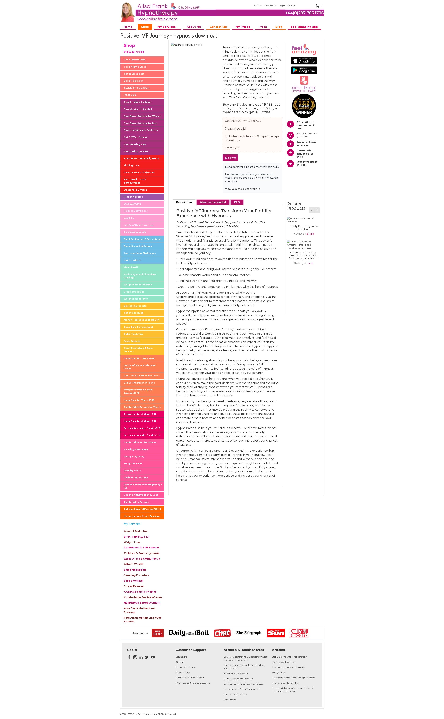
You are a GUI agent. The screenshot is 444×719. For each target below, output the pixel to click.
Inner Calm (130, 95)
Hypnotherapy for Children (285, 682)
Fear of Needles (133, 197)
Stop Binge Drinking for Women (142, 116)
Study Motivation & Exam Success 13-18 (138, 391)
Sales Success (132, 341)
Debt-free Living (133, 334)
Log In (282, 5)
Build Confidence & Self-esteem (142, 239)
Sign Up (291, 5)
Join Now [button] (230, 157)
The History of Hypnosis (235, 694)
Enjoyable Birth (133, 463)
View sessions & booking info (242, 188)
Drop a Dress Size (134, 291)
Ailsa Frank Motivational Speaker (139, 610)
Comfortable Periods (136, 502)
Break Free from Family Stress (141, 158)
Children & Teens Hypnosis (141, 553)
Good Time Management (138, 327)
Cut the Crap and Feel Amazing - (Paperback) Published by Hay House (303, 255)
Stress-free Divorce (135, 190)
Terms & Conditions (185, 667)
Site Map (180, 662)
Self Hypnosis (278, 672)
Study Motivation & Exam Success (138, 350)
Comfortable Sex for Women (140, 442)
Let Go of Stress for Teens (139, 382)
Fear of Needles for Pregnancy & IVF (143, 486)
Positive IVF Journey (136, 477)
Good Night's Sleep (135, 66)
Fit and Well (131, 267)
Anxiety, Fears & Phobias (140, 591)
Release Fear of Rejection (139, 172)
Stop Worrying (132, 204)
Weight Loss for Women (138, 284)
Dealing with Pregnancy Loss (141, 495)
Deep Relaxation (133, 81)
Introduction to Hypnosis (236, 673)
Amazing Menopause (136, 449)
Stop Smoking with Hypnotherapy (289, 656)
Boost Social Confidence (138, 246)
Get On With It (132, 260)
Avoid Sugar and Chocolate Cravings (140, 276)
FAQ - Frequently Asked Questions (193, 682)
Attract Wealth (134, 564)
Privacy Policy (183, 672)
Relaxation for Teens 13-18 (139, 358)
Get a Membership (135, 59)
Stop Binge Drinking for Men (140, 123)
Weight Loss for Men (136, 298)
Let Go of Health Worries (138, 225)
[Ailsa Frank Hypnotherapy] (168, 12)
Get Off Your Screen (136, 137)
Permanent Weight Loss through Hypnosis (293, 677)
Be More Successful (135, 306)
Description (184, 202)
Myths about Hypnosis (283, 662)
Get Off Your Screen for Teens (142, 375)
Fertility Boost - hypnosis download (303, 228)
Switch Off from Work (136, 88)
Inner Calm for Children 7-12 (140, 421)
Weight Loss (132, 542)
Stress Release (134, 586)
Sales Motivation (135, 569)
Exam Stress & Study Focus (142, 558)
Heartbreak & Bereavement (142, 602)
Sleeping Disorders (136, 575)
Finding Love (131, 165)
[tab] (184, 202)
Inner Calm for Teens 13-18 (139, 400)
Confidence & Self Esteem (141, 547)
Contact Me (181, 656)
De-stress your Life (135, 232)
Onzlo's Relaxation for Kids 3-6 (142, 428)
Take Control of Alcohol (138, 109)
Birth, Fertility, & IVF (137, 536)
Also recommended (213, 202)
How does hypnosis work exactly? (288, 667)
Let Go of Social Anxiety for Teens (140, 367)
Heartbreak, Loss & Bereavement (135, 181)
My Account (270, 5)
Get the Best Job (134, 312)
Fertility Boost (132, 470)
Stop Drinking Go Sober (138, 102)
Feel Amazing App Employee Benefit (143, 619)
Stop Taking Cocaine (136, 151)
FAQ (237, 202)
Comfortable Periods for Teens (142, 407)
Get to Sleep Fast (134, 74)
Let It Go (129, 218)
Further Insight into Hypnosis (238, 678)
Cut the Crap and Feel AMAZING (142, 509)
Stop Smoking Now (135, 144)
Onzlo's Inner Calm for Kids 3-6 (142, 435)
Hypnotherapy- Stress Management (242, 689)
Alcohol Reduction (136, 531)
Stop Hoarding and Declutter (141, 130)
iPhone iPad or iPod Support (190, 677)
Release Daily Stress (136, 211)
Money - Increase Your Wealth (141, 320)
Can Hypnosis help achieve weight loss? (243, 684)
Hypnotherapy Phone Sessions (142, 516)
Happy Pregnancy (134, 456)
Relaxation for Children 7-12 (140, 414)
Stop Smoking (133, 580)
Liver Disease (230, 699)
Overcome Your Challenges (140, 253)
